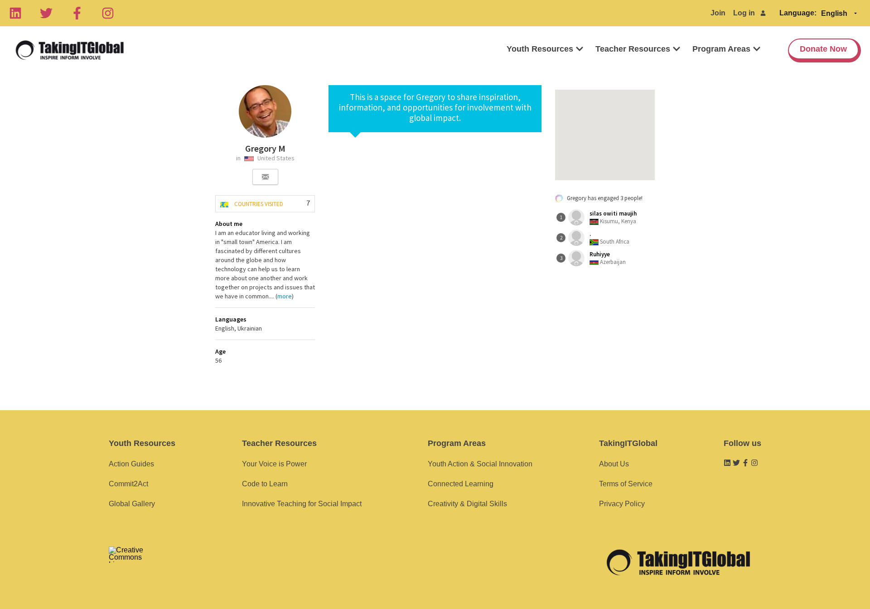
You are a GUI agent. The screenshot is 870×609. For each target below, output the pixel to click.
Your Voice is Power (274, 464)
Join (717, 13)
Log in (744, 13)
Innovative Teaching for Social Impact (302, 504)
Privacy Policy (622, 504)
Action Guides (131, 464)
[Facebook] (77, 13)
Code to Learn (265, 484)
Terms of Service (625, 484)
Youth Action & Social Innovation (480, 464)
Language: (798, 13)
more (284, 296)
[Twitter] (46, 13)
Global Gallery (132, 504)
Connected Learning (460, 484)
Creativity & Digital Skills (467, 504)
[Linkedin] (15, 13)
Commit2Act (128, 484)
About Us (614, 464)
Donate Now (823, 48)
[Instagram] (108, 13)
